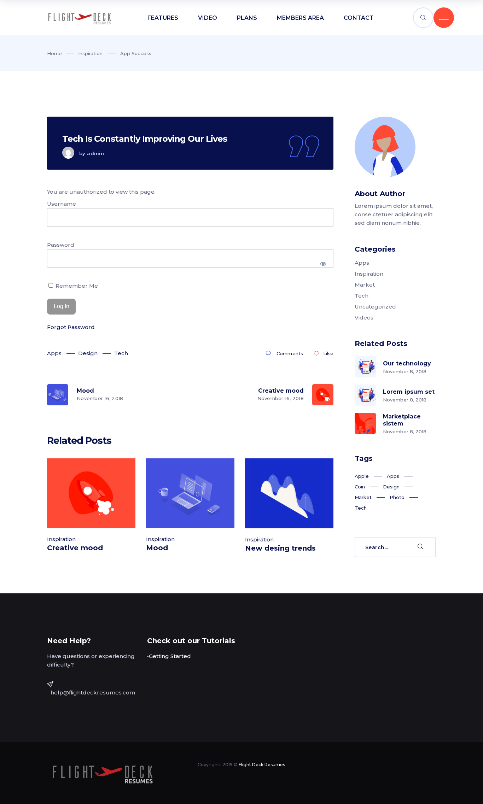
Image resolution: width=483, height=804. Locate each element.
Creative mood (75, 548)
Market (365, 284)
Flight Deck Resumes (262, 764)
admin (95, 153)
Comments (290, 353)
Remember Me (76, 285)
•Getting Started (169, 656)
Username (61, 203)
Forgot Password (71, 327)
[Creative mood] (91, 493)
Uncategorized (375, 306)
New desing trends (280, 548)
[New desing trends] (289, 493)
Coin (360, 486)
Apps (54, 353)
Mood (157, 548)
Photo (397, 497)
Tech (121, 353)
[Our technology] (365, 366)
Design (88, 353)
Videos (364, 317)
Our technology (407, 363)
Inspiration (90, 53)
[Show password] (323, 263)
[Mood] (190, 493)
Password (60, 244)
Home (54, 53)
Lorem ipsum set (409, 391)
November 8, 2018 (404, 371)
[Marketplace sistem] (365, 423)
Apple (362, 476)
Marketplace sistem (402, 420)
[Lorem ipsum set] (365, 395)
